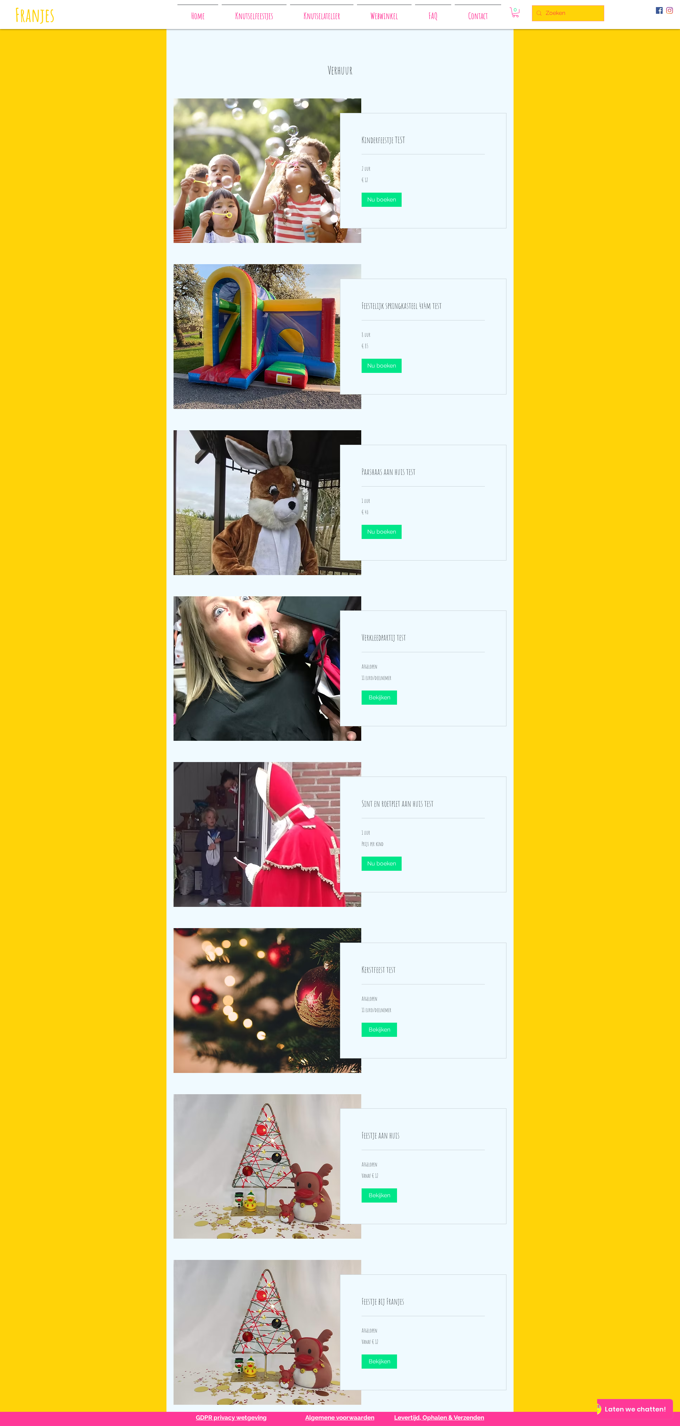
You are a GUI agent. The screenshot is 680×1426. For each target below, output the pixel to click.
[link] (423, 140)
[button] (515, 12)
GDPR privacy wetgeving (231, 1417)
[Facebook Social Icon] (659, 10)
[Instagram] (669, 10)
